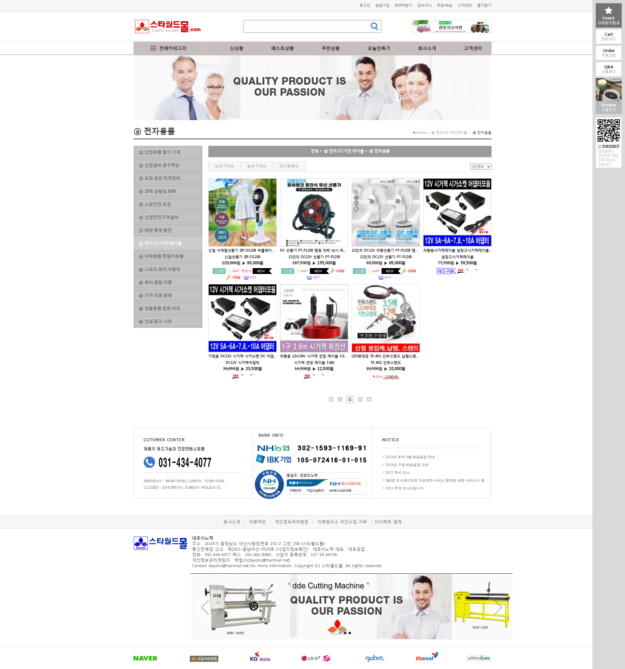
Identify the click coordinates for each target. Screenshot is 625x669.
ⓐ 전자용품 (379, 150)
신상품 (236, 48)
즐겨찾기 (484, 5)
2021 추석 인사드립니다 (404, 488)
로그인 (364, 5)
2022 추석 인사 (397, 472)
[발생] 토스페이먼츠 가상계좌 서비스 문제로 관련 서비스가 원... (436, 480)
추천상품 (331, 48)
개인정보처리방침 (292, 522)
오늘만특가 (379, 48)
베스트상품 (282, 48)
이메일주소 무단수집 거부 (342, 522)
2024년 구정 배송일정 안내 (406, 465)
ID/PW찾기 (403, 5)
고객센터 (465, 5)
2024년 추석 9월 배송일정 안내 (410, 457)
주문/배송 (444, 5)
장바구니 (424, 5)
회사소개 (427, 48)
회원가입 (382, 5)
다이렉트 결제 (388, 522)
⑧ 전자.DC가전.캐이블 (344, 150)
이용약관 (257, 522)
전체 (315, 150)
